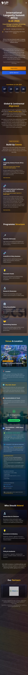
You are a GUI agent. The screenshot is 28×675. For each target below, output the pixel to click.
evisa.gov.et (14, 436)
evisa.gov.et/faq (8, 484)
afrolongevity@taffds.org (8, 493)
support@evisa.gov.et (9, 486)
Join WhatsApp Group (14, 420)
